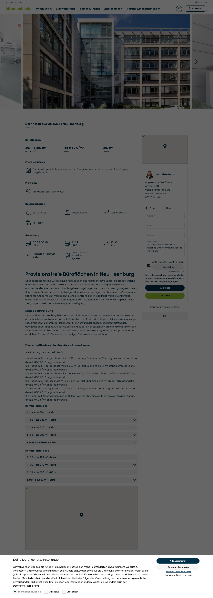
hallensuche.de (15, 2)
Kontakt (197, 8)
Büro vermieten (65, 8)
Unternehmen (112, 8)
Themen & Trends (89, 8)
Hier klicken (168, 267)
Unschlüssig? (44, 8)
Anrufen (165, 287)
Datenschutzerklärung (168, 278)
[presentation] (17, 61)
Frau (152, 208)
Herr (168, 208)
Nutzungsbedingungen (166, 281)
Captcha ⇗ (176, 271)
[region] (81, 518)
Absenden (165, 295)
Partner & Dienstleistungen (143, 8)
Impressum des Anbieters (165, 307)
